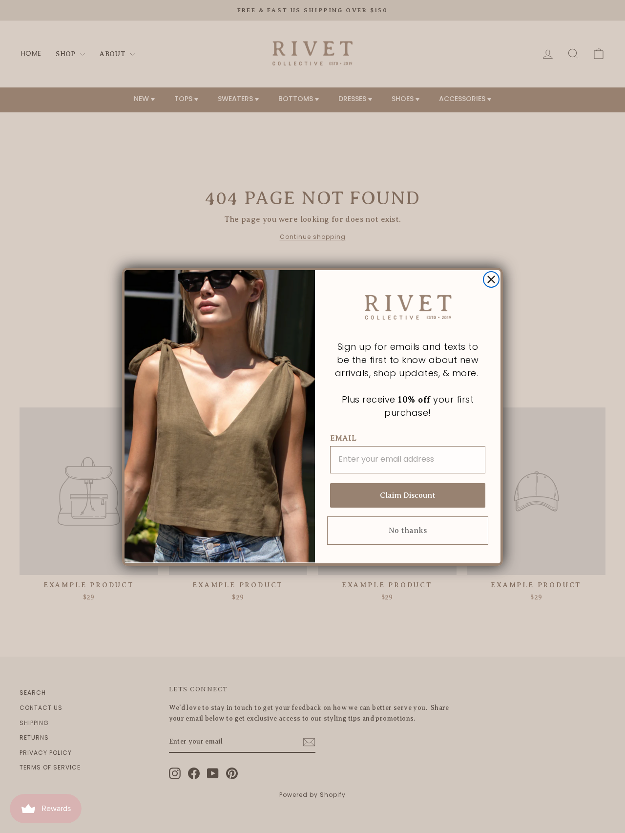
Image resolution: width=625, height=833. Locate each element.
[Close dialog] (491, 279)
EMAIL (343, 438)
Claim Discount (408, 495)
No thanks (408, 530)
